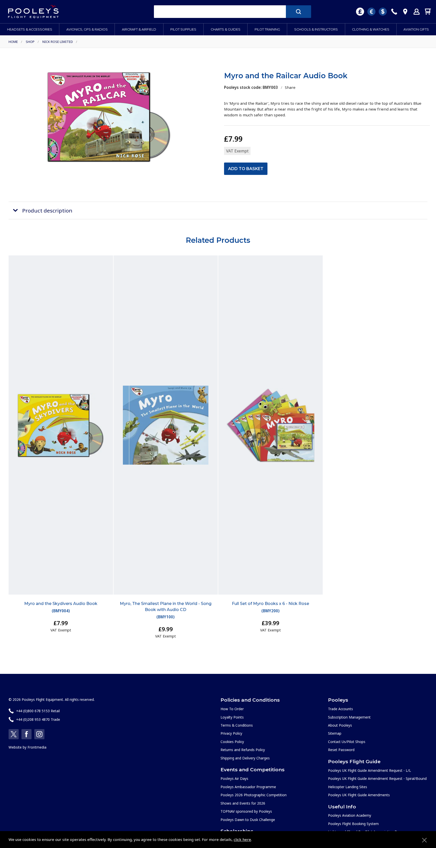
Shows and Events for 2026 (243, 803)
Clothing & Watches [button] (370, 29)
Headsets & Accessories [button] (29, 29)
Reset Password (341, 749)
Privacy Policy (231, 733)
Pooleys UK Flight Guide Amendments (359, 794)
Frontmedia (37, 747)
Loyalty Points (232, 717)
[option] (109, 117)
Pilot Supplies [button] (183, 29)
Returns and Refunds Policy (243, 749)
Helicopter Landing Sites (347, 786)
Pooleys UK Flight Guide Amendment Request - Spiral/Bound (377, 778)
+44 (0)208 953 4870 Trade (38, 719)
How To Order (232, 708)
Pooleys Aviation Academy (349, 815)
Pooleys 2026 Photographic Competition (254, 794)
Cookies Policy (232, 741)
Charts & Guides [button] (225, 29)
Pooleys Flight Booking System (353, 823)
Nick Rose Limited (57, 41)
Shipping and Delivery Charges (245, 758)
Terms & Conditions (237, 725)
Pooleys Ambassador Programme (248, 786)
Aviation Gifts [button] (416, 29)
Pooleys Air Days (234, 778)
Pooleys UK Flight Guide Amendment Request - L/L (369, 770)
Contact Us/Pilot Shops (346, 741)
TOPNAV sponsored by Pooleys (246, 811)
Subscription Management (349, 717)
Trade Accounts (340, 708)
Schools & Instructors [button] (316, 29)
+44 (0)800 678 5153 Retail (38, 710)
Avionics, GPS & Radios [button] (87, 29)
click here (242, 839)
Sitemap (334, 733)
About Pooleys (340, 725)
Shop (30, 41)
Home (13, 41)
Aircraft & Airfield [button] (139, 29)
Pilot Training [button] (267, 29)
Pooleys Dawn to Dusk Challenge (248, 819)
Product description (47, 210)
